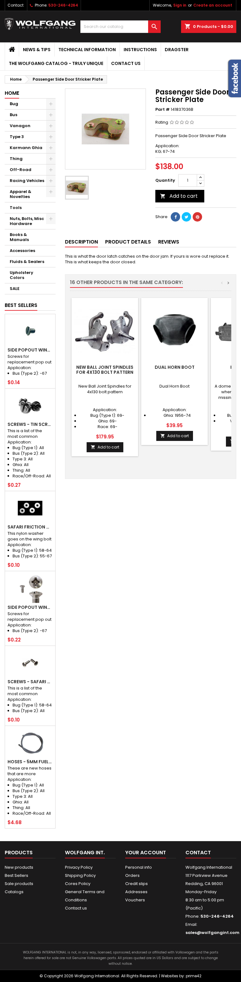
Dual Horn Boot (175, 367)
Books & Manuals (19, 237)
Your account (145, 852)
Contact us (126, 63)
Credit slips (136, 884)
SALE (14, 289)
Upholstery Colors (21, 275)
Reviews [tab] (168, 241)
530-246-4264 (63, 5)
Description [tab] (81, 241)
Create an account (212, 5)
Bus (13, 115)
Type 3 (17, 137)
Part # (162, 109)
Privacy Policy (79, 867)
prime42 (193, 976)
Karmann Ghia (26, 148)
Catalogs (14, 892)
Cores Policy (77, 884)
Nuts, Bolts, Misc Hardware (27, 221)
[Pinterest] (197, 217)
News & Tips (37, 49)
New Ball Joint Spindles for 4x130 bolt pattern (104, 369)
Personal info (138, 867)
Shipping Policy (80, 875)
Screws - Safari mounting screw (30, 681)
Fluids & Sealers (27, 262)
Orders (132, 875)
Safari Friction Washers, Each (30, 526)
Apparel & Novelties (20, 194)
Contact (16, 5)
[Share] (175, 217)
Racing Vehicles (27, 181)
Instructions (140, 49)
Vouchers (135, 900)
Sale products (19, 884)
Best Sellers (21, 305)
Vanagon (20, 126)
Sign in (179, 5)
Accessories (22, 251)
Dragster (177, 49)
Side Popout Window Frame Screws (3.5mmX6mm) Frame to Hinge (30, 349)
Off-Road (20, 170)
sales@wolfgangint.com (212, 933)
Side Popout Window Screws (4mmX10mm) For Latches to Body (30, 607)
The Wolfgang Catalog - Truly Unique (56, 63)
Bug (14, 104)
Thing (16, 159)
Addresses (136, 892)
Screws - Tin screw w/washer (30, 424)
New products (19, 867)
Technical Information (87, 49)
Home (12, 93)
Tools (16, 208)
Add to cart (179, 196)
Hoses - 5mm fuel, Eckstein (30, 761)
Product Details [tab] (128, 241)
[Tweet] (186, 217)
